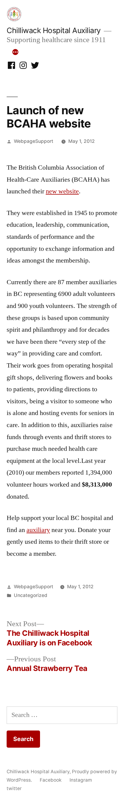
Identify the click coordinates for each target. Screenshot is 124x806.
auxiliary (38, 530)
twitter (14, 788)
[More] (15, 52)
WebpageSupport (33, 141)
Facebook (51, 780)
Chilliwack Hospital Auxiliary (54, 30)
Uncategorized (30, 595)
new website (62, 191)
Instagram (81, 780)
